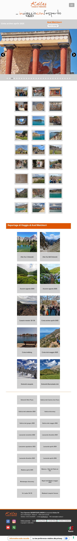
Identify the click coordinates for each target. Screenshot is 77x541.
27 (69, 78)
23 (60, 78)
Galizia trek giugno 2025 (27, 423)
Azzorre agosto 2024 (27, 288)
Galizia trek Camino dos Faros (50, 400)
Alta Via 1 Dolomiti (27, 257)
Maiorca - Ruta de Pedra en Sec (50, 469)
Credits (34, 520)
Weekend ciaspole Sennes (50, 493)
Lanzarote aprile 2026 (50, 458)
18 (48, 78)
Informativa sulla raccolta (19, 538)
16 (43, 78)
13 (36, 78)
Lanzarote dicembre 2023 (50, 435)
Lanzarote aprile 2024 (50, 446)
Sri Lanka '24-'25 (27, 493)
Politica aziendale (25, 520)
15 (41, 78)
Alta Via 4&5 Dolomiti (50, 257)
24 (62, 78)
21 (55, 78)
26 (67, 78)
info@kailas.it (44, 516)
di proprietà (40, 512)
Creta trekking (27, 352)
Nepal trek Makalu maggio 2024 (50, 481)
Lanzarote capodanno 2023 (27, 446)
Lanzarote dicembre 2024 (27, 458)
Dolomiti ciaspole (27, 384)
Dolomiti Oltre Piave (27, 400)
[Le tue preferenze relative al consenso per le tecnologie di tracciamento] (73, 537)
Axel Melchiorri (54, 22)
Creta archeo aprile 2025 (49, 320)
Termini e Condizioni (64, 520)
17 (45, 78)
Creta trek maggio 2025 (50, 352)
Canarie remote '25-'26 (27, 320)
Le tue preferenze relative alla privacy (47, 538)
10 (28, 78)
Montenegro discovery (27, 481)
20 (53, 78)
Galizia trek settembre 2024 (27, 411)
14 (38, 78)
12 (33, 78)
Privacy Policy (42, 520)
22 (57, 78)
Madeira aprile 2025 (27, 470)
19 (50, 78)
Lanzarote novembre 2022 (27, 435)
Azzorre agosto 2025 (50, 288)
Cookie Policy (52, 520)
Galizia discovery (50, 411)
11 (31, 78)
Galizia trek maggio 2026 (50, 423)
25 (65, 78)
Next (74, 55)
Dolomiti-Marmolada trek (50, 384)
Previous (3, 55)
